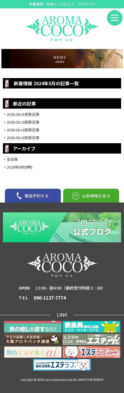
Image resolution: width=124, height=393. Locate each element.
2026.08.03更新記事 (23, 114)
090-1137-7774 (50, 297)
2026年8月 (15, 167)
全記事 (12, 159)
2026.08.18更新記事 (23, 122)
